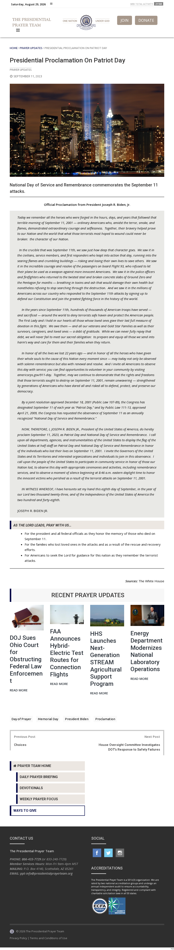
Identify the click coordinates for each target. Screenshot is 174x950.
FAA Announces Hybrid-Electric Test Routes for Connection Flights (66, 653)
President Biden (76, 719)
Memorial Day (48, 719)
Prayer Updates (31, 47)
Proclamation (105, 719)
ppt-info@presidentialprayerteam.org (46, 873)
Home (14, 47)
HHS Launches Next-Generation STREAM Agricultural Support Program (106, 658)
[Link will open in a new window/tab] (97, 853)
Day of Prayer (21, 719)
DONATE (146, 20)
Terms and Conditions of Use (48, 938)
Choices (20, 745)
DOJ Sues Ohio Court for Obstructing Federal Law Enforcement (26, 659)
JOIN (125, 20)
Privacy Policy (18, 938)
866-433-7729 (31, 859)
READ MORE (19, 690)
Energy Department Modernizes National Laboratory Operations (146, 651)
